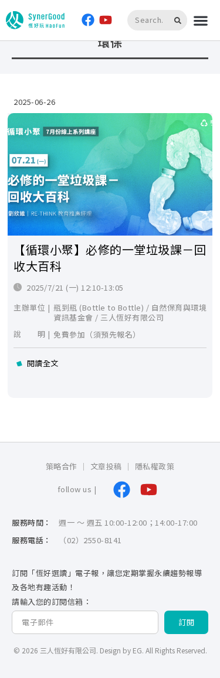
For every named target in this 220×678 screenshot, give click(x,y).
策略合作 (61, 466)
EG (137, 650)
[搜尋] (179, 20)
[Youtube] (106, 20)
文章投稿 (106, 466)
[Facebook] (88, 20)
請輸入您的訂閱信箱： (51, 602)
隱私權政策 (155, 466)
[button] (200, 20)
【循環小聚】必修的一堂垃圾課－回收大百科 (109, 257)
